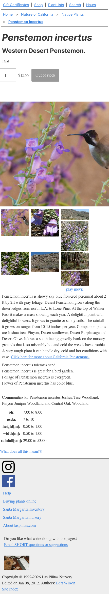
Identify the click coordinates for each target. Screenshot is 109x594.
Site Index (10, 588)
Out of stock (45, 75)
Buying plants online (19, 501)
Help (7, 492)
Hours (91, 5)
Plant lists (56, 5)
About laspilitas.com (19, 525)
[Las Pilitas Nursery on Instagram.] (8, 471)
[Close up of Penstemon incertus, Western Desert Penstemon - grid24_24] (45, 222)
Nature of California (37, 14)
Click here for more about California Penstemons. (50, 356)
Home (8, 14)
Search (75, 5)
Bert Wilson (65, 582)
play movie (75, 289)
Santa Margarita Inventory (24, 509)
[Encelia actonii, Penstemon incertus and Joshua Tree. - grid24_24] (75, 261)
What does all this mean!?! (21, 451)
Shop (38, 5)
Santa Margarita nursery (22, 517)
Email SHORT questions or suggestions (36, 544)
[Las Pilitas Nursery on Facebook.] (8, 485)
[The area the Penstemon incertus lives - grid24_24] (75, 214)
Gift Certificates (16, 5)
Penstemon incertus (25, 21)
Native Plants (73, 14)
